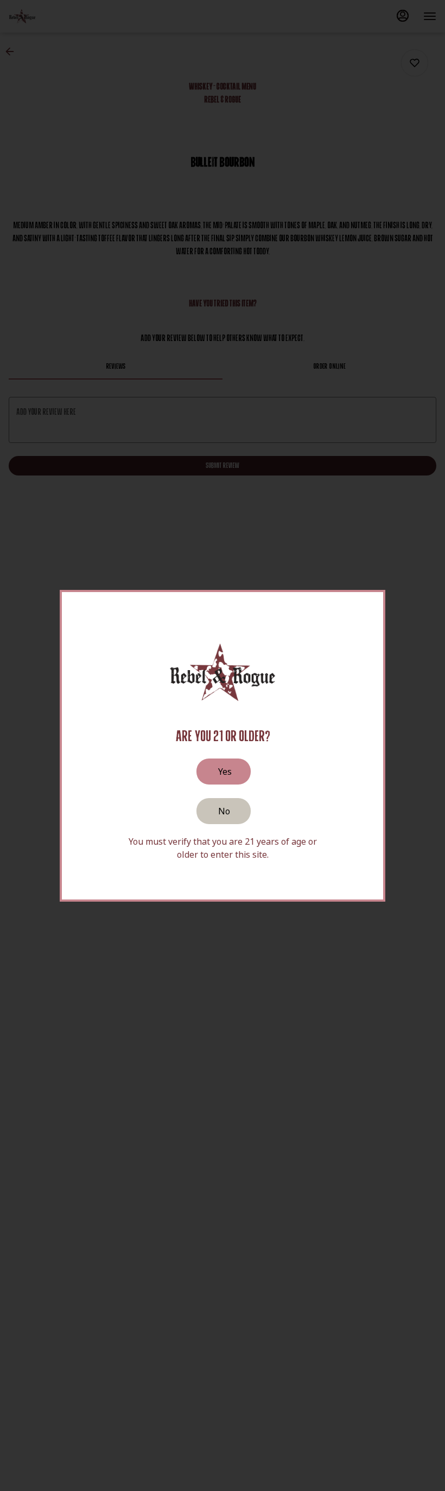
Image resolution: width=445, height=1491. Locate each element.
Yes (225, 771)
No (224, 811)
